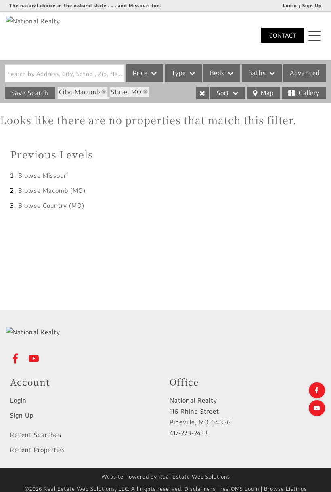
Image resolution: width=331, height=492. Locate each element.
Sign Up (22, 415)
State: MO (126, 91)
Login (18, 400)
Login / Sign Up (302, 5)
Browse (43, 175)
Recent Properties (37, 449)
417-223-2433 (189, 433)
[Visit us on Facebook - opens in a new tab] (317, 390)
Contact (282, 35)
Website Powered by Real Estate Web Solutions (165, 476)
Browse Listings (285, 489)
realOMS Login (239, 489)
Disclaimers (200, 489)
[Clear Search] (202, 93)
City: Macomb (79, 91)
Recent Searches (35, 434)
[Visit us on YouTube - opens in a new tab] (317, 408)
